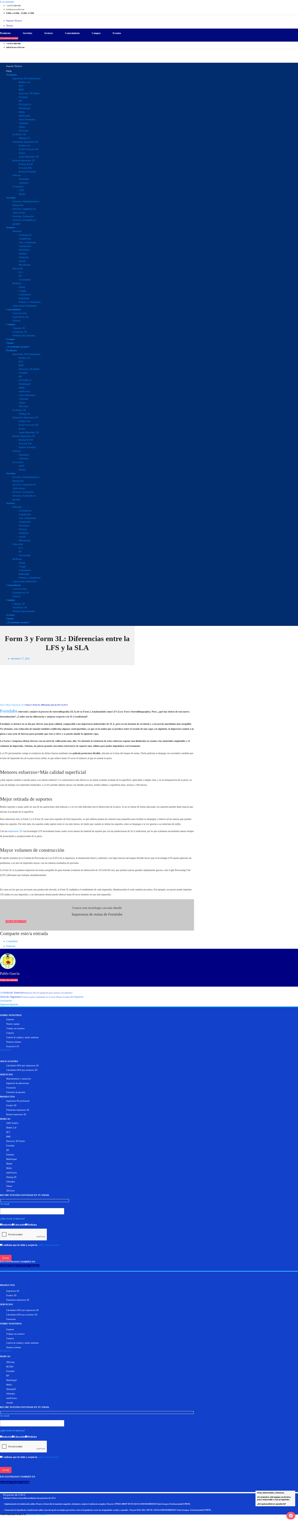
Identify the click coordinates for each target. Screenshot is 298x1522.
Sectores (48, 33)
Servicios (27, 33)
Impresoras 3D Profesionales (26, 78)
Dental (22, 287)
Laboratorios (25, 294)
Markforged (24, 108)
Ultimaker (23, 123)
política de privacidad (48, 1245)
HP (20, 101)
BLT (21, 86)
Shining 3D (24, 138)
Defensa (23, 253)
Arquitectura (25, 238)
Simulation (24, 179)
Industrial (17, 231)
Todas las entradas (9, 980)
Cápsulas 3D (18, 328)
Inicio (2, 705)
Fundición (24, 257)
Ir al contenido (7, 1)
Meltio (22, 112)
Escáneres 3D (19, 134)
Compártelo (12, 941)
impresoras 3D (15, 831)
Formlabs (23, 97)
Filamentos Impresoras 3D (25, 141)
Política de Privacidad (36, 1514)
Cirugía (22, 290)
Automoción (25, 246)
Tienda (10, 343)
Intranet (6, 1050)
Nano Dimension (27, 119)
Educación (17, 268)
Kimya (22, 153)
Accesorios (17, 186)
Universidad (25, 279)
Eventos (117, 33)
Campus (96, 33)
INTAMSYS (25, 104)
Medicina (17, 283)
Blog (8, 705)
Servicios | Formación (23, 216)
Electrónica (24, 250)
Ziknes (22, 127)
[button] (15, 921)
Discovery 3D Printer (29, 93)
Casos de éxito (19, 313)
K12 (21, 272)
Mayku (22, 194)
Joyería (22, 261)
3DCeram (23, 130)
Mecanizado (25, 264)
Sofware (16, 175)
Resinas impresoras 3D (23, 160)
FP (20, 276)
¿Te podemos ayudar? (17, 346)
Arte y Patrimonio (27, 242)
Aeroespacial (25, 235)
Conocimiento (72, 33)
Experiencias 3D (20, 317)
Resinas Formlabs (27, 171)
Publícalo (10, 946)
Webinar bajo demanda (23, 335)
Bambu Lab (24, 82)
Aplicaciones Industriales (24, 305)
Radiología (24, 298)
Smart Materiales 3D (29, 156)
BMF (21, 89)
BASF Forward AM (28, 149)
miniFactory (24, 115)
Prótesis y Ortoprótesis (30, 302)
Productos (5, 33)
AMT (21, 190)
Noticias (16, 320)
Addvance (24, 182)
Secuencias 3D (19, 331)
